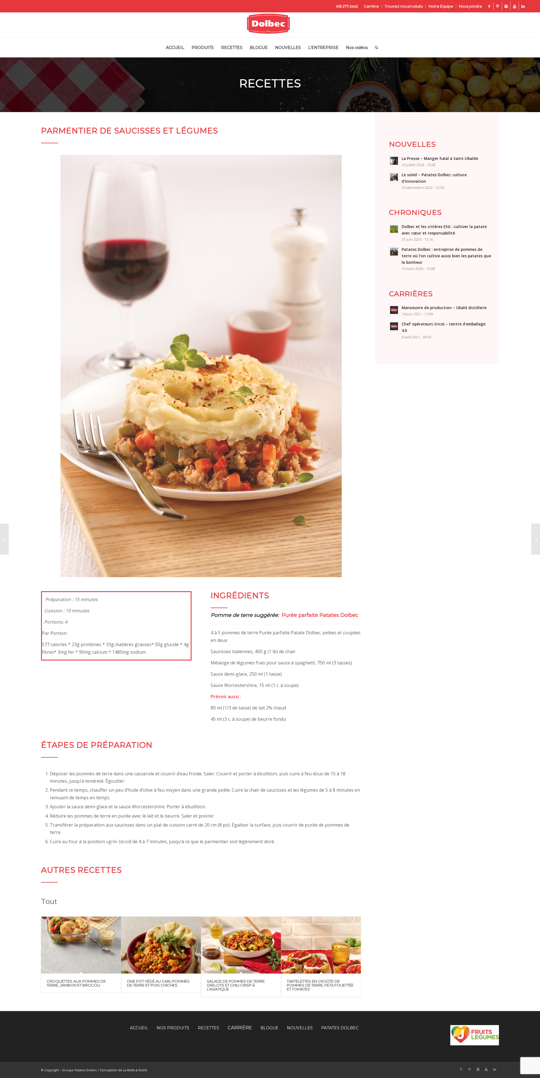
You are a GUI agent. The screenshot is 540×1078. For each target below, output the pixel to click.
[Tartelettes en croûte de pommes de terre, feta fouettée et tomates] (321, 945)
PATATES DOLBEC (340, 1027)
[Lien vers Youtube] (514, 6)
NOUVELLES (300, 1027)
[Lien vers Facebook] (489, 6)
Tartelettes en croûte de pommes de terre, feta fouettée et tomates (320, 985)
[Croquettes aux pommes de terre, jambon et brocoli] (81, 945)
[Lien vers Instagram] (506, 6)
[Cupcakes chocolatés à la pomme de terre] (4, 539)
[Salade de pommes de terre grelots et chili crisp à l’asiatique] (241, 945)
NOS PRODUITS (173, 1027)
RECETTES (208, 1027)
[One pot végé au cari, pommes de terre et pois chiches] (161, 945)
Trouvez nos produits (404, 6)
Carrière (371, 6)
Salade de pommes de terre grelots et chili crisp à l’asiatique (236, 985)
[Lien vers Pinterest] (498, 6)
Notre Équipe (441, 6)
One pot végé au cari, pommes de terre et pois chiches (158, 983)
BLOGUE (269, 1027)
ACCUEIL (139, 1027)
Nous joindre (470, 6)
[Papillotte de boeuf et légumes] (535, 539)
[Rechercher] (374, 48)
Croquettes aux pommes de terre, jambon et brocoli (76, 983)
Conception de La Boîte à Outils (123, 1070)
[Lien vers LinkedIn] (523, 6)
